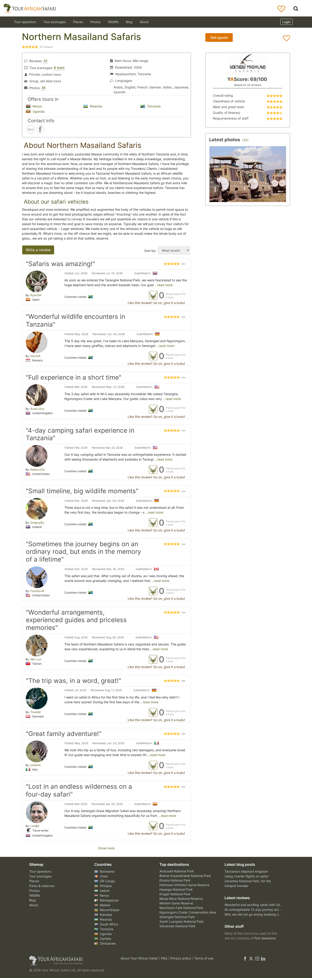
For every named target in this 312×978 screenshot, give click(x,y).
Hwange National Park (176, 889)
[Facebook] (245, 958)
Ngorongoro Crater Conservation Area (187, 912)
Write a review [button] (38, 250)
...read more (163, 285)
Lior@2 (34, 826)
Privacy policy (181, 958)
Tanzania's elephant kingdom (246, 871)
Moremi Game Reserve (176, 903)
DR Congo (107, 881)
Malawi (104, 905)
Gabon (104, 891)
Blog (129, 22)
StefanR (35, 765)
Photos (95, 22)
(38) (245, 140)
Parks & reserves (41, 886)
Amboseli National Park (176, 871)
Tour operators (40, 871)
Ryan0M (35, 295)
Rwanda (95, 106)
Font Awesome (265, 938)
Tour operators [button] (25, 22)
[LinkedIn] (262, 958)
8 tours (59, 67)
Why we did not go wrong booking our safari (258, 914)
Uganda (38, 111)
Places (34, 881)
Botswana (106, 871)
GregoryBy (37, 522)
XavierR (35, 356)
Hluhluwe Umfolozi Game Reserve (184, 885)
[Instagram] (257, 958)
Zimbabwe (107, 943)
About (144, 22)
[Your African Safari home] (69, 960)
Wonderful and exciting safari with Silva (254, 905)
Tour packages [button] (54, 22)
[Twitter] (251, 958)
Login (286, 22)
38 (43, 88)
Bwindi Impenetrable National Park (185, 876)
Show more (106, 848)
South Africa (108, 924)
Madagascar (109, 900)
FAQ (164, 958)
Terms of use (203, 958)
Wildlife (113, 22)
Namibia (105, 915)
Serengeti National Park (177, 917)
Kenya (37, 106)
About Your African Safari (140, 958)
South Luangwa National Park (181, 921)
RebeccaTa (37, 469)
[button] (183, 265)
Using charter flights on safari (246, 876)
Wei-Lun (35, 659)
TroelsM (35, 712)
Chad (103, 876)
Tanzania (153, 106)
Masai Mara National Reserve (181, 899)
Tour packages (40, 876)
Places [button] (78, 22)
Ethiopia (105, 886)
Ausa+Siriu (37, 408)
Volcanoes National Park (177, 926)
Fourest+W (37, 591)
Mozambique (109, 910)
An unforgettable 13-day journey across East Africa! (263, 909)
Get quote (219, 37)
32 (45, 61)
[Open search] (295, 8)
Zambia (105, 939)
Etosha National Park (174, 880)
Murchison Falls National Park (181, 908)
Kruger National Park (174, 894)
